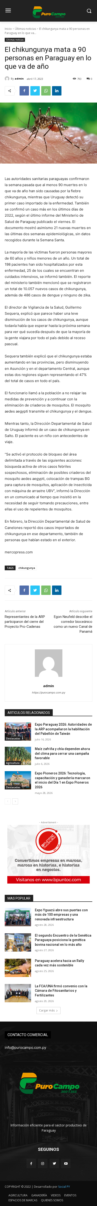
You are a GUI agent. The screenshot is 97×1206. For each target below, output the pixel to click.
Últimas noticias (25, 29)
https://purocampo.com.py (48, 692)
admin (19, 78)
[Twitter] (35, 91)
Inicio (8, 29)
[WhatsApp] (46, 91)
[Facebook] (24, 91)
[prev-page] (8, 801)
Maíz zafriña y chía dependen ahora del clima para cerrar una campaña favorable (62, 753)
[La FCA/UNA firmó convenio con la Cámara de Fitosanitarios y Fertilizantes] (18, 993)
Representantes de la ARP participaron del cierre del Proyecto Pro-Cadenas (25, 622)
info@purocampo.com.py (25, 1047)
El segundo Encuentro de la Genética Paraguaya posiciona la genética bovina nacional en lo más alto (63, 940)
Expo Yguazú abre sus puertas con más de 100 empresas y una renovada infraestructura (61, 914)
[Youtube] (65, 1163)
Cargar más (47, 1010)
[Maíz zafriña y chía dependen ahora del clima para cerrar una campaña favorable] (18, 756)
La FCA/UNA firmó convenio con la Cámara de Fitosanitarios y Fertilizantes (61, 990)
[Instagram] (42, 1163)
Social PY (64, 1187)
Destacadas (13, 738)
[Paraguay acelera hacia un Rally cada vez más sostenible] (18, 968)
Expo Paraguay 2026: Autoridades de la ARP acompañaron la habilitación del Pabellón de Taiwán (63, 729)
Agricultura (13, 763)
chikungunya (26, 568)
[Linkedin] (56, 91)
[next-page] (15, 801)
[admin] (8, 78)
